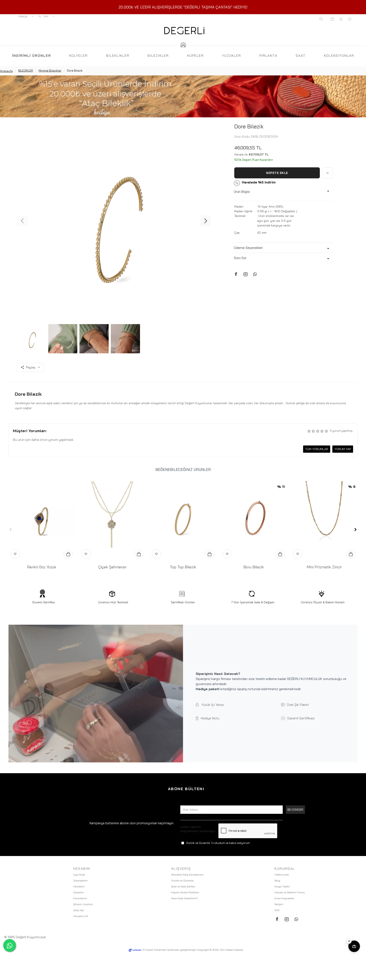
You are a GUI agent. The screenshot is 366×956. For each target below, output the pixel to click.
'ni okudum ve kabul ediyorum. (218, 843)
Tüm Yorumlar (316, 449)
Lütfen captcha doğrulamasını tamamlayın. (198, 829)
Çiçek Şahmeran (112, 567)
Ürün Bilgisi (242, 192)
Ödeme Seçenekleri (248, 248)
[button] (22, 220)
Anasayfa (6, 71)
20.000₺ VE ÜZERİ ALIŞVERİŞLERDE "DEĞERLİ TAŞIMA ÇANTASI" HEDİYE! (183, 7)
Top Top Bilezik (183, 567)
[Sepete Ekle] (68, 554)
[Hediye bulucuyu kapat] (349, 941)
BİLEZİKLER (25, 70)
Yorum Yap (342, 449)
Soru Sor (240, 258)
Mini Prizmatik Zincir (324, 567)
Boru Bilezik (253, 567)
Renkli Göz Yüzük (41, 567)
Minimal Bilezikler (50, 70)
